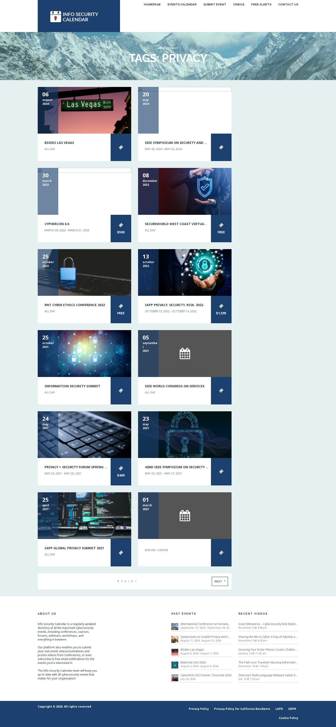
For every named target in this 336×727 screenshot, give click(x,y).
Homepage (152, 4)
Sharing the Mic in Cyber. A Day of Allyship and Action (268, 637)
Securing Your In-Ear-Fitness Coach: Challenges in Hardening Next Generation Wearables (268, 650)
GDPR (292, 709)
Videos (238, 4)
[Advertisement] (268, 155)
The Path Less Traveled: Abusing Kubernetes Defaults (268, 662)
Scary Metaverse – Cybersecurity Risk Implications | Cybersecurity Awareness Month (268, 624)
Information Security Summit (72, 386)
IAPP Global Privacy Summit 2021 (74, 548)
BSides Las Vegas (59, 142)
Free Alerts (261, 4)
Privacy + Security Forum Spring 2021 (78, 467)
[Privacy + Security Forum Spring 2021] (84, 434)
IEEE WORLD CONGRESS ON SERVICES (175, 386)
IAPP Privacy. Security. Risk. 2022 (174, 305)
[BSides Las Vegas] (84, 110)
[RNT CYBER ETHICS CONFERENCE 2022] (84, 272)
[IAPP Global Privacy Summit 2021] (84, 515)
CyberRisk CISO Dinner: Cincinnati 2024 (206, 675)
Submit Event (214, 4)
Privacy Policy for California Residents (242, 709)
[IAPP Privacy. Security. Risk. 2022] (185, 272)
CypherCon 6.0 (57, 224)
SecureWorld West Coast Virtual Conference (186, 224)
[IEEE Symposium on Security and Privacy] (185, 110)
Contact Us (288, 4)
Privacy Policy (199, 709)
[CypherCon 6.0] (84, 191)
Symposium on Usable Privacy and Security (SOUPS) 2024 (206, 637)
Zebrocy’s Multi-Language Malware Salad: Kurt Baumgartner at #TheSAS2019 (268, 675)
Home (161, 48)
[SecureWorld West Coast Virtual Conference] (185, 191)
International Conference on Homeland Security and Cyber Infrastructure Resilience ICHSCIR (206, 624)
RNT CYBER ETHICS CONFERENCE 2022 (75, 305)
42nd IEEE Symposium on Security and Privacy (186, 467)
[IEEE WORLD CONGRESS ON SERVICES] (185, 353)
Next (218, 581)
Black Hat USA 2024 (193, 662)
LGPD (279, 709)
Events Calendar (182, 4)
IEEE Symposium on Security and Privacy (181, 142)
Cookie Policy (288, 718)
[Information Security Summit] (84, 353)
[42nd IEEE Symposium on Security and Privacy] (185, 434)
